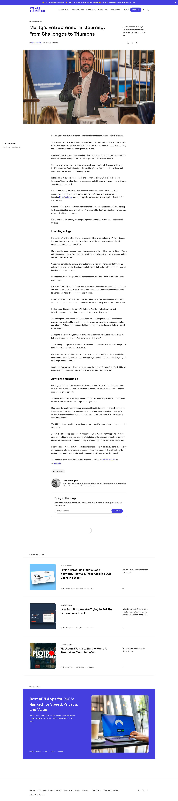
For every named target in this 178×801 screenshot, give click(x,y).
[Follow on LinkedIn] (147, 790)
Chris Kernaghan (36, 42)
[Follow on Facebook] (139, 790)
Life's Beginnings (9, 143)
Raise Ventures (65, 197)
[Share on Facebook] (123, 42)
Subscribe (135, 9)
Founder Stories (35, 22)
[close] (175, 2)
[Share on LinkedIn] (132, 42)
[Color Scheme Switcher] (144, 10)
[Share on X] (128, 42)
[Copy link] (137, 42)
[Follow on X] (143, 790)
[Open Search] (148, 10)
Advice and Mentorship (11, 147)
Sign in (126, 9)
